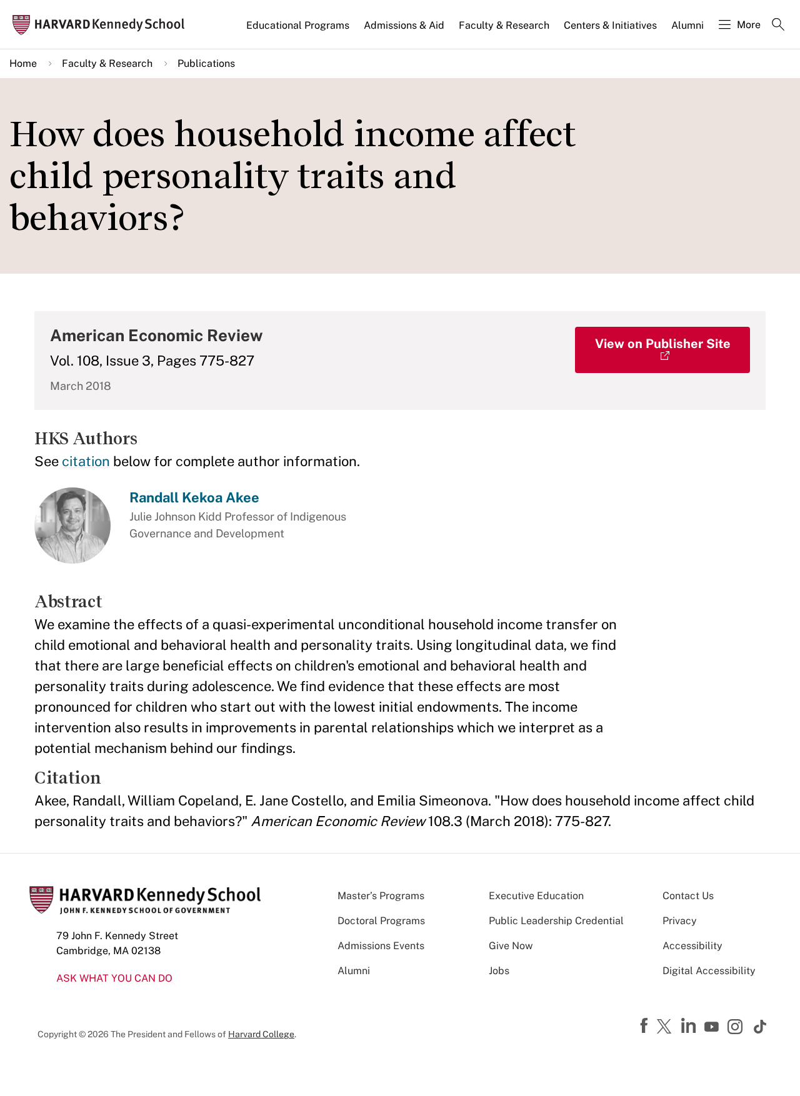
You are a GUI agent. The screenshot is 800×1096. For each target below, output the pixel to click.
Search (778, 25)
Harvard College (261, 1034)
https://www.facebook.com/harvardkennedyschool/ (645, 1026)
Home (23, 63)
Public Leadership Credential (556, 921)
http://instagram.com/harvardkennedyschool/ (737, 1028)
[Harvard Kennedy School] (102, 24)
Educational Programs (297, 25)
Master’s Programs (381, 896)
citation (86, 461)
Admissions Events (381, 946)
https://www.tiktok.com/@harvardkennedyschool (760, 1026)
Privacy (679, 921)
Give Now (510, 946)
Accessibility (692, 946)
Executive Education (536, 896)
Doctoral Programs (381, 921)
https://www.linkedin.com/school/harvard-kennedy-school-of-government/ (690, 1026)
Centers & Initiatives (610, 25)
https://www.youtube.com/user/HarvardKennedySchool (713, 1027)
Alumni (687, 25)
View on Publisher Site (663, 343)
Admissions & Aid (404, 25)
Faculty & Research (504, 25)
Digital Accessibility (709, 971)
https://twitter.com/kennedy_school (666, 1027)
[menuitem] (299, 30)
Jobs (499, 971)
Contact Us (688, 896)
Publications (206, 63)
